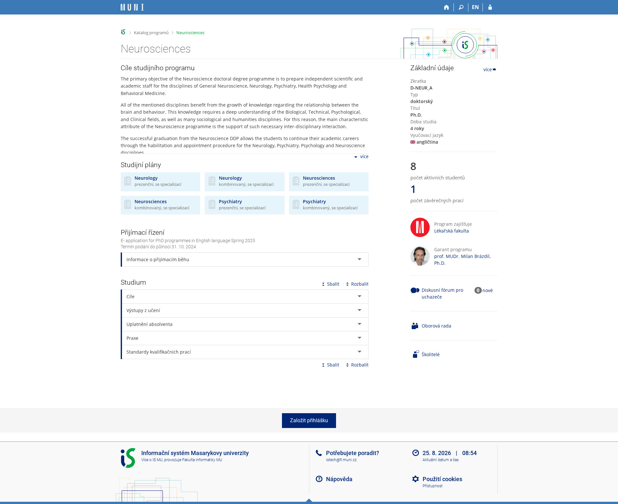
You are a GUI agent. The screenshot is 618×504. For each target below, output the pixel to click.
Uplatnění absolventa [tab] (149, 324)
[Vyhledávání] (461, 7)
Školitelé (431, 354)
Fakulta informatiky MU (202, 460)
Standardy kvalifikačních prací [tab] (158, 352)
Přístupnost (433, 486)
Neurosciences (190, 32)
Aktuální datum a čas (441, 460)
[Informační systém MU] (123, 32)
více (364, 156)
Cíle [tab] (130, 296)
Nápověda (339, 479)
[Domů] (446, 7)
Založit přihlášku (309, 420)
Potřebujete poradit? (352, 453)
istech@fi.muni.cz (341, 460)
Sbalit (333, 284)
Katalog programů (151, 32)
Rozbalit (360, 284)
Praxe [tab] (132, 338)
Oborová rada (436, 326)
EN (475, 7)
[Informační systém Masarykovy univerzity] (132, 7)
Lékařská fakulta (451, 231)
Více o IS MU (152, 460)
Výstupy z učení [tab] (143, 310)
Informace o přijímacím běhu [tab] (157, 259)
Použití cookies (442, 479)
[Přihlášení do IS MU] (490, 7)
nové (487, 290)
